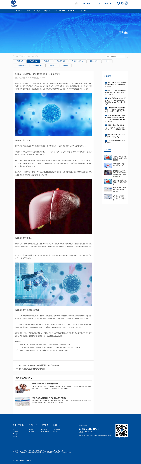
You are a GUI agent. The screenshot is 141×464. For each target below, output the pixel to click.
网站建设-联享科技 (25, 460)
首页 (23, 56)
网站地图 (60, 451)
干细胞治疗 (57, 453)
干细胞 (28, 56)
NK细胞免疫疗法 (39, 453)
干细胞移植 (49, 453)
